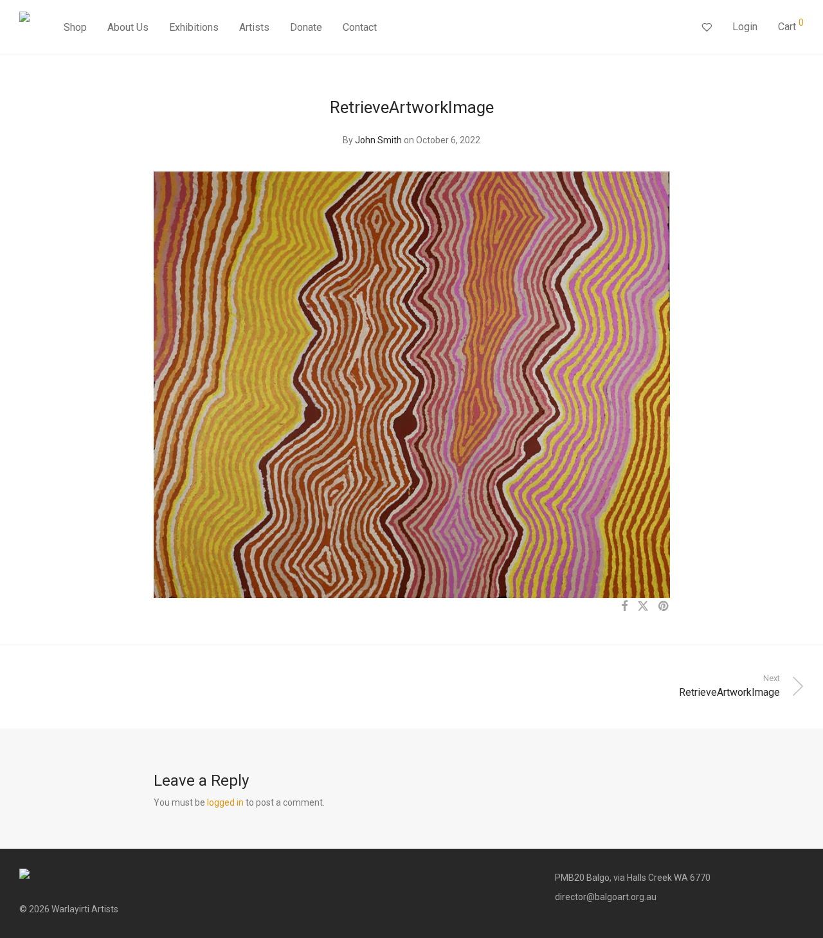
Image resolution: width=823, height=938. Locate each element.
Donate (306, 27)
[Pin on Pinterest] (664, 606)
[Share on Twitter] (643, 606)
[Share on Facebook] (624, 606)
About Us (128, 27)
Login (744, 27)
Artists (254, 27)
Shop (75, 27)
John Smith (378, 140)
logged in (225, 802)
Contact (360, 27)
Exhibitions (194, 27)
